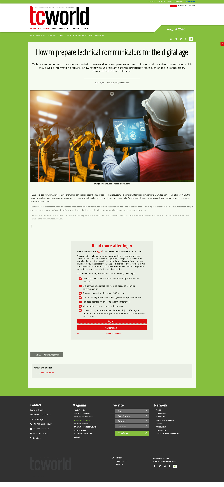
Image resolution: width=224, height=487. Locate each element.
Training (170, 1)
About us (63, 28)
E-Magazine (43, 28)
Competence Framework (165, 420)
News (54, 28)
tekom (158, 410)
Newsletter (123, 433)
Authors (74, 28)
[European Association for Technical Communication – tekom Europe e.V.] (190, 2)
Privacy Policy (121, 461)
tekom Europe (161, 413)
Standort (36, 438)
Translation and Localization (85, 427)
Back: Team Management (48, 354)
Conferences (161, 1)
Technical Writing (81, 424)
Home (33, 28)
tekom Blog (160, 417)
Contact (192, 6)
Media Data (120, 465)
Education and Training (83, 434)
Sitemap (122, 425)
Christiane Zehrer (124, 82)
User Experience (80, 430)
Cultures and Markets (82, 413)
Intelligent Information (83, 417)
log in (99, 251)
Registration (182, 6)
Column (77, 437)
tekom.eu (151, 1)
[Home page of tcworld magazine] (59, 24)
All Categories (79, 410)
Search (84, 28)
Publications (179, 1)
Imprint (119, 458)
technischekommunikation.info (168, 434)
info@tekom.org (40, 433)
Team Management (52, 35)
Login (174, 6)
